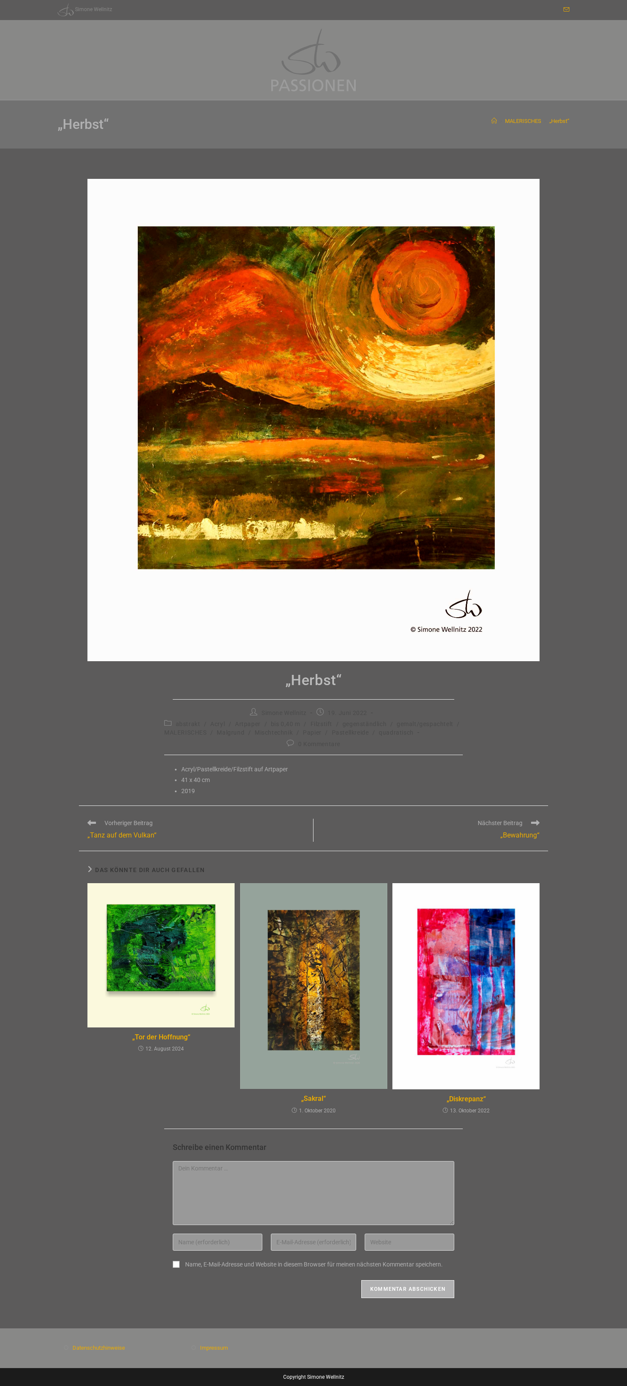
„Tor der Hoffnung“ (161, 1037)
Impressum (214, 1348)
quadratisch (396, 732)
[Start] (494, 121)
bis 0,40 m (285, 724)
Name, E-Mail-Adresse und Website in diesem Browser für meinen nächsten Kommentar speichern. (314, 1264)
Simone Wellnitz (284, 712)
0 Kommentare (319, 744)
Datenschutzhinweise (99, 1348)
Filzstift (321, 724)
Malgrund (230, 732)
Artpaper (248, 724)
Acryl (217, 724)
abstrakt (188, 724)
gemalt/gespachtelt (425, 724)
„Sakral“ (313, 1098)
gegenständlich (364, 724)
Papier (312, 732)
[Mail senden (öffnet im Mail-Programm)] (565, 10)
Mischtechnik (274, 732)
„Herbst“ (559, 121)
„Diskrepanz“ (466, 1099)
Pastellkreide (350, 732)
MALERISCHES (185, 732)
